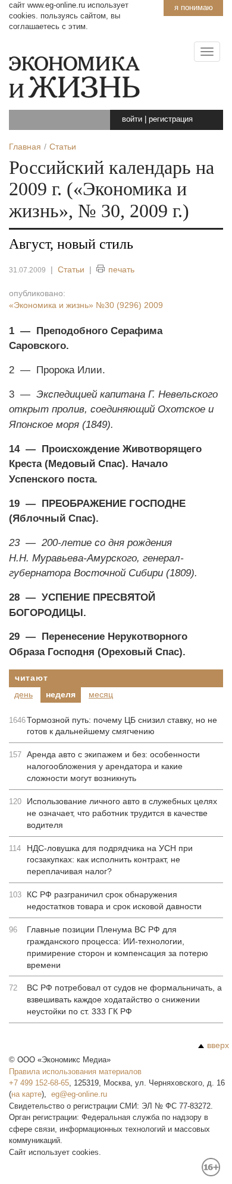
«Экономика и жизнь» (86, 305)
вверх (218, 1045)
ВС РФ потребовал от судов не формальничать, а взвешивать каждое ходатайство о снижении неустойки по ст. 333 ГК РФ (124, 999)
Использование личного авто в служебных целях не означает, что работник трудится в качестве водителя (122, 813)
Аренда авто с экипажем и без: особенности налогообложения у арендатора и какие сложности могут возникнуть (113, 766)
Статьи (71, 269)
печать (121, 269)
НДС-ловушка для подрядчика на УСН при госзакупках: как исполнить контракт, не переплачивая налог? (110, 860)
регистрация (171, 119)
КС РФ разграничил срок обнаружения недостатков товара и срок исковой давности (114, 900)
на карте (26, 1094)
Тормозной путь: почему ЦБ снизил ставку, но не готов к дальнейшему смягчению (122, 726)
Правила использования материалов (75, 1071)
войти (132, 119)
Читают (31, 678)
